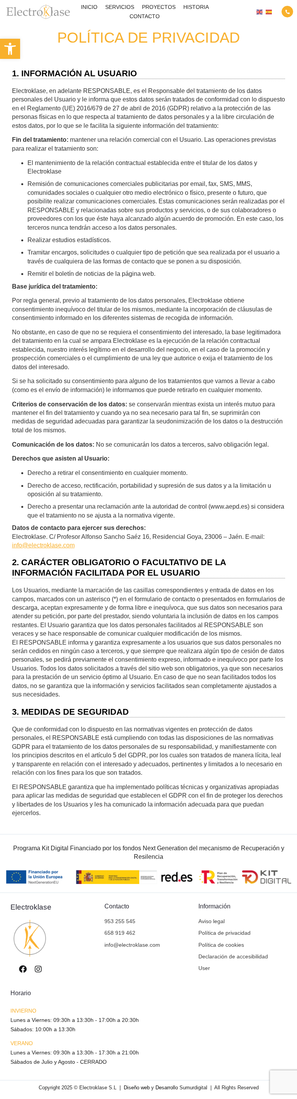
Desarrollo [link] (166, 1087)
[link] (10, 49)
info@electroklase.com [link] (43, 545)
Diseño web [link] (137, 1087)
